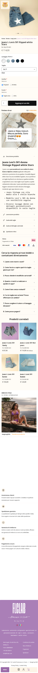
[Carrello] (28, 669)
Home (3, 38)
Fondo (4, 90)
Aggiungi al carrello (22, 103)
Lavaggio (5, 56)
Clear (3, 73)
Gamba (4, 79)
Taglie (4, 65)
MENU (5, 670)
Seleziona (4, 81)
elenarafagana (8, 434)
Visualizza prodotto (20, 434)
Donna (8, 38)
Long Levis (13, 38)
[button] (16, 33)
